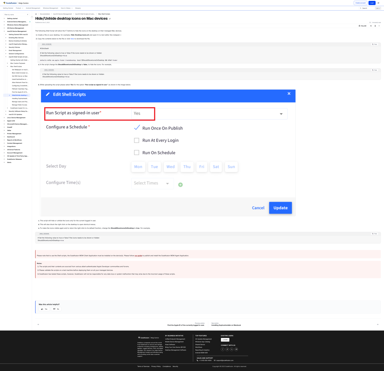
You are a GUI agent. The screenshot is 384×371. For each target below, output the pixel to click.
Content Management (14, 143)
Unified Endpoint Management (175, 339)
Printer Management (14, 133)
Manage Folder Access (19, 105)
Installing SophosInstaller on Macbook (21, 98)
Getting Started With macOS (18, 34)
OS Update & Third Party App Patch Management (18, 156)
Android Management (33, 8)
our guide (138, 256)
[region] (209, 52)
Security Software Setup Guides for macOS (19, 111)
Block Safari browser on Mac (21, 73)
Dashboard (11, 137)
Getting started (12, 18)
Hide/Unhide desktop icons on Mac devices (21, 95)
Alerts (9, 162)
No (58, 309)
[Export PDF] (375, 25)
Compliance (167, 366)
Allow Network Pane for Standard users (21, 82)
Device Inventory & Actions (18, 41)
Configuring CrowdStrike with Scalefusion (21, 85)
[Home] (15, 3)
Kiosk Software (170, 344)
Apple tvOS (11, 121)
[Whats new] (378, 2)
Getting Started (8, 8)
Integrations (11, 146)
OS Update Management (203, 339)
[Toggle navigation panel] (32, 16)
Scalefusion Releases (14, 159)
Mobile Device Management (174, 342)
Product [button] (18, 8)
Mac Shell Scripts (16, 66)
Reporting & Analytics (202, 350)
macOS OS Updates (15, 114)
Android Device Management (17, 21)
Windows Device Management (17, 25)
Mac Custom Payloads (17, 63)
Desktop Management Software (175, 350)
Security (175, 366)
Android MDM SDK (201, 353)
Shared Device (200, 344)
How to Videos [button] (65, 8)
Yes (46, 309)
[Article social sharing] (370, 25)
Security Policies (14, 47)
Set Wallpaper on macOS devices (21, 69)
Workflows (198, 347)
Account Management (14, 153)
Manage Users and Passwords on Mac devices (21, 101)
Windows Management (50, 8)
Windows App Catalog (202, 342)
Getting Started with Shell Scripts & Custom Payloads (20, 60)
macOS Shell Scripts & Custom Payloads (19, 57)
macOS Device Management (16, 31)
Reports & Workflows (14, 140)
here (72, 39)
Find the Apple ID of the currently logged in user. (21, 92)
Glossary (78, 8)
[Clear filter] (28, 14)
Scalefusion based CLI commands (20, 108)
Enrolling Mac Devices (16, 37)
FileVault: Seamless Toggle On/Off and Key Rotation (21, 89)
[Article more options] (379, 25)
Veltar (9, 130)
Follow (363, 26)
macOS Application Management (19, 44)
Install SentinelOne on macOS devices (21, 79)
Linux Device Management (16, 117)
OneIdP (9, 127)
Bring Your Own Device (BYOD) (175, 347)
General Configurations (16, 53)
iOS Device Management (15, 28)
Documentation (45, 14)
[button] (370, 8)
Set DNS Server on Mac (20, 76)
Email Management (15, 50)
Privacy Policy (156, 366)
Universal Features (13, 149)
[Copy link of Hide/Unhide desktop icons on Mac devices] (109, 18)
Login (372, 3)
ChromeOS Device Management (18, 124)
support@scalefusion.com (224, 360)
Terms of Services (143, 366)
